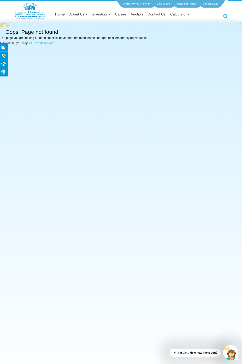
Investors (100, 14)
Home (60, 14)
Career (120, 14)
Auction (137, 14)
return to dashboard (41, 43)
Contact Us (156, 14)
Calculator (179, 14)
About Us (77, 14)
